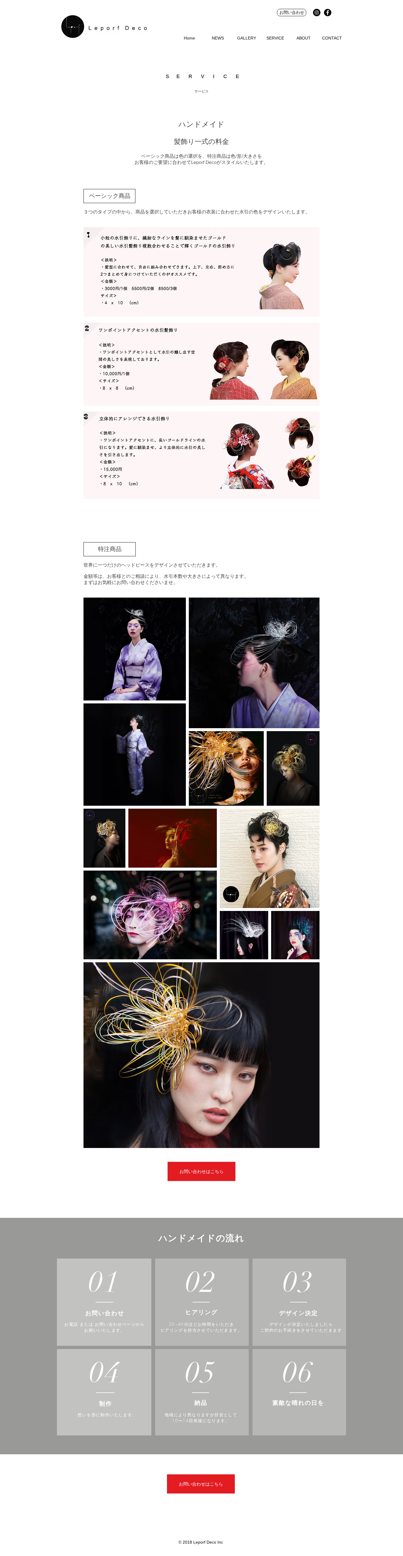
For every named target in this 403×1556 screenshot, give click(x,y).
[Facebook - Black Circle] (327, 12)
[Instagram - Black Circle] (316, 12)
